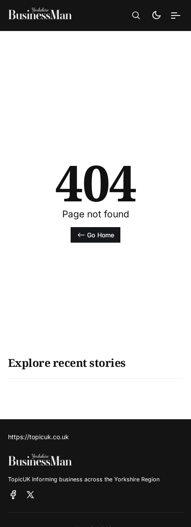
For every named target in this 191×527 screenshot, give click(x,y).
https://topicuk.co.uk (38, 436)
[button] (136, 16)
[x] (30, 495)
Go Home (100, 235)
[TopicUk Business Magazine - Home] (51, 15)
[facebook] (13, 495)
